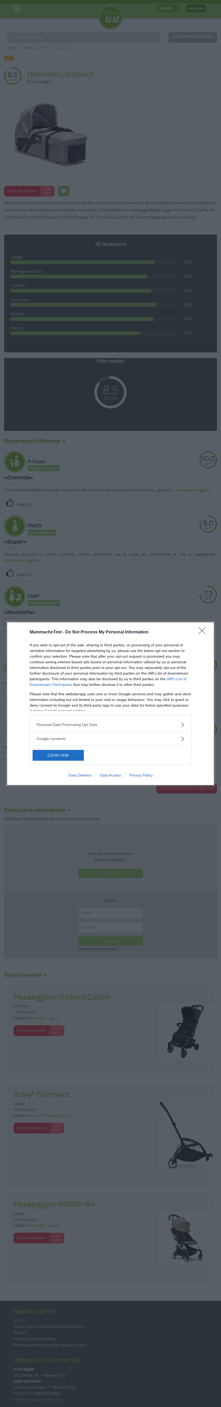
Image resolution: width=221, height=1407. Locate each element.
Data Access (110, 775)
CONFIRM (58, 755)
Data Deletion (80, 775)
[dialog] (110, 703)
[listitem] (110, 725)
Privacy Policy (141, 775)
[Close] (204, 632)
